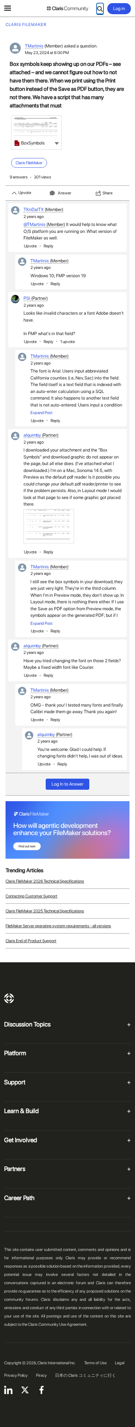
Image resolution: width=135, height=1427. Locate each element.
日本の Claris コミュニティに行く (85, 1375)
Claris (9, 998)
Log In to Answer (67, 784)
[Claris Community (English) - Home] (67, 8)
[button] (57, 143)
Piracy (41, 1375)
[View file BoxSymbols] (36, 132)
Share (107, 193)
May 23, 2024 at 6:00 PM (47, 52)
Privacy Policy (16, 1375)
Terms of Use (95, 1362)
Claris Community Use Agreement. (58, 1324)
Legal (119, 1362)
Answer (64, 193)
